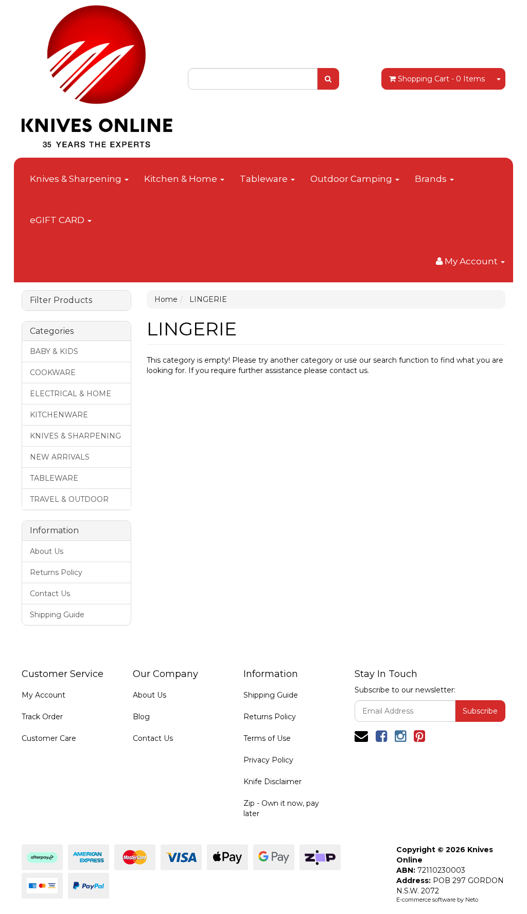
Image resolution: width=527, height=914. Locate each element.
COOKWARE (53, 372)
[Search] (328, 79)
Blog (141, 716)
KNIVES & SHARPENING (75, 436)
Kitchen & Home (181, 179)
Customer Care (49, 738)
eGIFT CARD (58, 220)
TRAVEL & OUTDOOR (69, 499)
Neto (471, 899)
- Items (441, 78)
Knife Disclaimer (272, 781)
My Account (43, 695)
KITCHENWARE (59, 414)
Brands (432, 179)
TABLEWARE (54, 478)
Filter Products (61, 300)
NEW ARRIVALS (60, 457)
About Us (46, 551)
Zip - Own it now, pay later (281, 808)
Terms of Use (267, 738)
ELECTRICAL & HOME (70, 393)
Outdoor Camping (352, 179)
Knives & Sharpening (77, 179)
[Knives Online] (97, 73)
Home (166, 299)
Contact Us (50, 593)
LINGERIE (208, 299)
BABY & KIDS (54, 351)
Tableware (265, 179)
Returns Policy (56, 572)
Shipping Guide (57, 614)
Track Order (42, 716)
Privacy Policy (268, 760)
